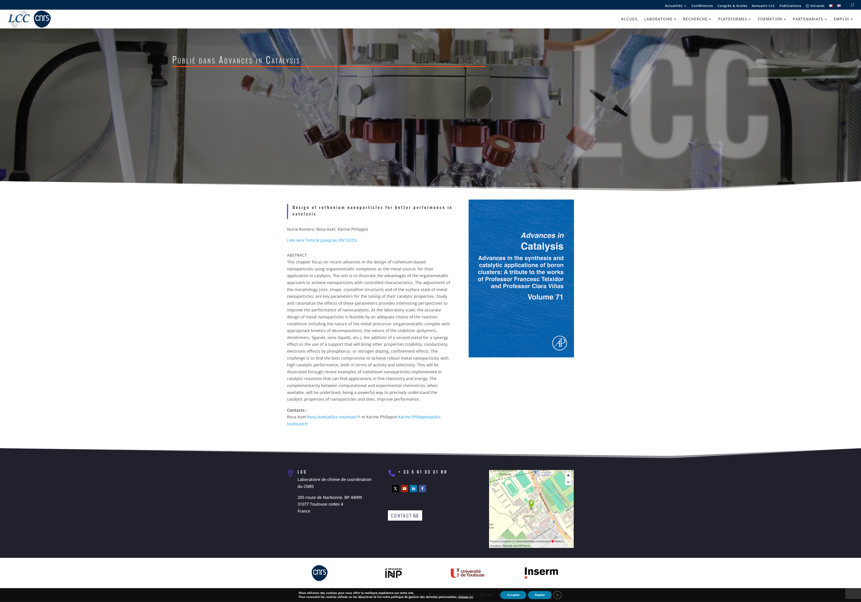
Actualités (674, 6)
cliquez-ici (465, 597)
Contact (401, 515)
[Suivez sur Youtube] (404, 488)
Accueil (629, 19)
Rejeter (540, 595)
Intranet (817, 6)
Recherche (695, 19)
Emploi (841, 19)
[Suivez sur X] (395, 488)
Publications (790, 6)
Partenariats (808, 19)
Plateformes (732, 19)
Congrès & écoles (732, 6)
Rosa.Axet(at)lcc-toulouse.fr (333, 416)
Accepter (513, 595)
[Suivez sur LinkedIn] (413, 488)
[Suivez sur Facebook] (422, 488)
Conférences (702, 6)
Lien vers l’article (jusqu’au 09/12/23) (322, 240)
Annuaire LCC (763, 6)
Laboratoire (658, 19)
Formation (770, 19)
